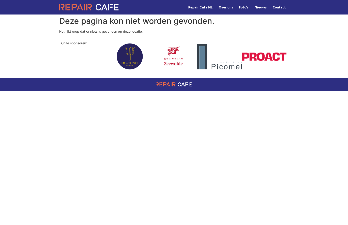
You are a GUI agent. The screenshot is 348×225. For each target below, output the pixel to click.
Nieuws (261, 7)
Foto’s (244, 7)
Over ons (226, 7)
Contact (279, 7)
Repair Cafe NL (200, 7)
